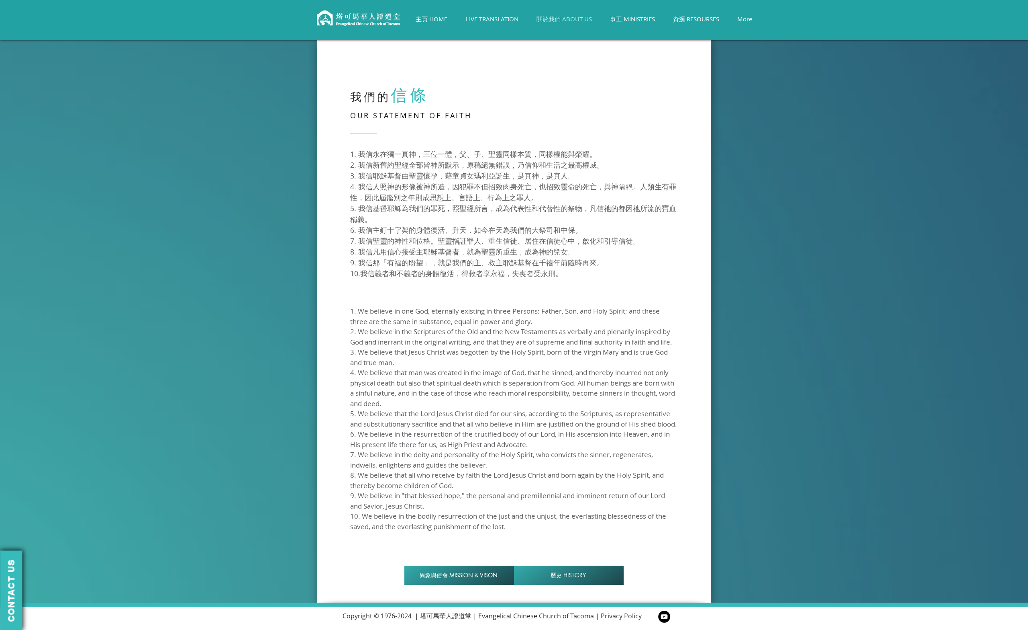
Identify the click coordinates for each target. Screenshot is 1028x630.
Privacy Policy (621, 616)
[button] (11, 590)
